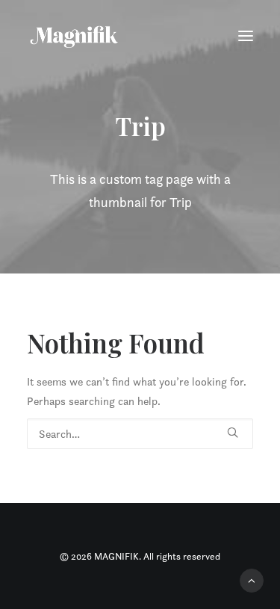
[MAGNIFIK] (75, 36)
